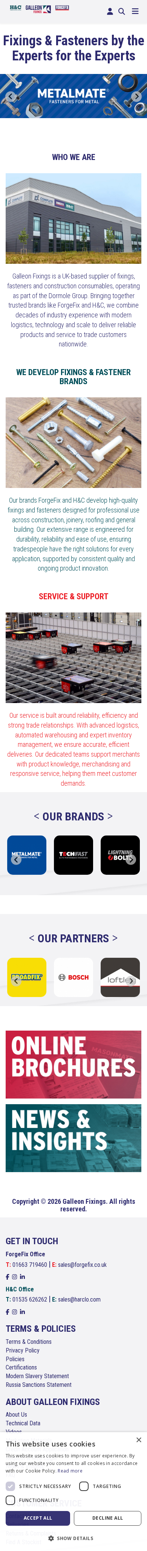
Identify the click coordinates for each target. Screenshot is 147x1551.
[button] (73, 1538)
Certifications (21, 1367)
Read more (70, 1471)
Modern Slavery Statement (37, 1376)
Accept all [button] (38, 1518)
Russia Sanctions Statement (39, 1384)
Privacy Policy (23, 1350)
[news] (73, 1138)
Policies (15, 1359)
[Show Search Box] (122, 11)
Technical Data (23, 1423)
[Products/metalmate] (73, 96)
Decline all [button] (107, 1518)
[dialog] (73, 1491)
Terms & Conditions (29, 1341)
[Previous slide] (10, 96)
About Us (16, 1414)
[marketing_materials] (73, 1065)
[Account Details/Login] (110, 11)
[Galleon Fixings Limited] (39, 8)
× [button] (138, 1440)
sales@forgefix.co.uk (82, 1264)
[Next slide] (136, 96)
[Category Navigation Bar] (135, 11)
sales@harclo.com (79, 1299)
